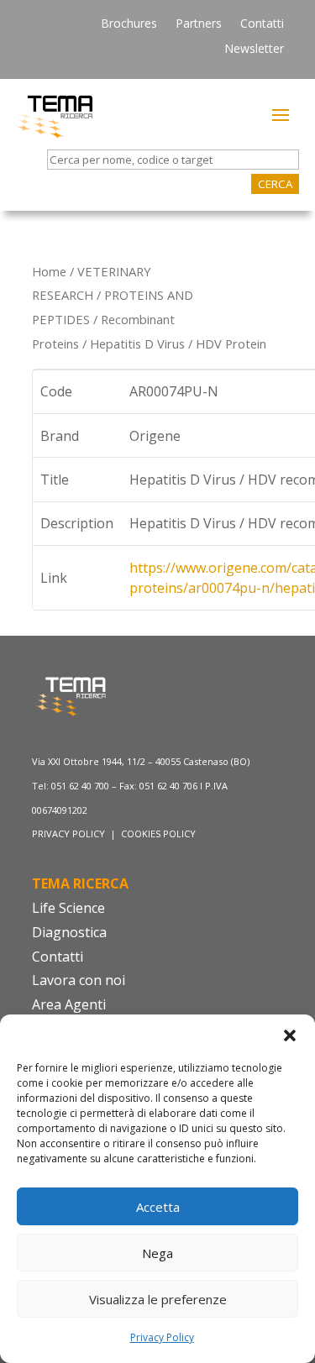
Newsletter (254, 49)
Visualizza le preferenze (158, 1299)
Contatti (262, 24)
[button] (289, 1035)
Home (49, 271)
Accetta (158, 1206)
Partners (199, 24)
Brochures (129, 24)
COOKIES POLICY (158, 833)
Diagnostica (69, 932)
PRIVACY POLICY (70, 833)
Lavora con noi (78, 980)
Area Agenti (69, 1004)
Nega (157, 1253)
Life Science (68, 908)
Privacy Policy (162, 1337)
